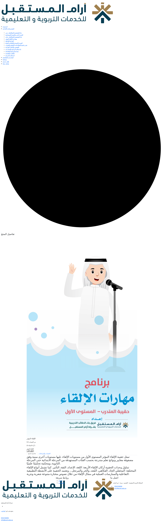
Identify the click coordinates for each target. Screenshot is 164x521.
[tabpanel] (82, 465)
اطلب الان (30, 451)
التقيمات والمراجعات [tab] (44, 453)
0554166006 (118, 486)
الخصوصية (61, 483)
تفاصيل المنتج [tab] (32, 453)
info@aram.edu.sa (120, 488)
